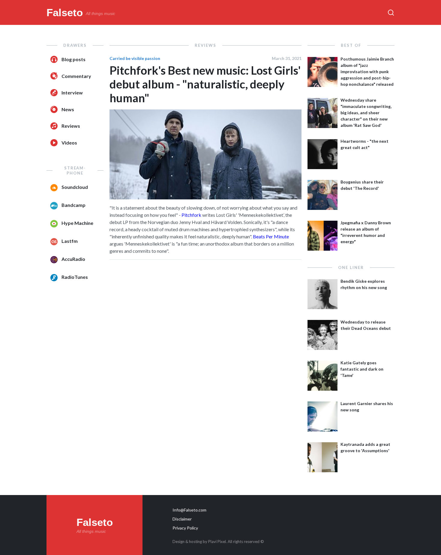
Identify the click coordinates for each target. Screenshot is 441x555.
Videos (69, 142)
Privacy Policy (185, 527)
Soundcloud (75, 187)
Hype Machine (77, 223)
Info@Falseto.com (189, 509)
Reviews (71, 126)
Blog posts (74, 59)
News (68, 109)
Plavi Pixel (217, 541)
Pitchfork (191, 215)
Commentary (76, 76)
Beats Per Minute (271, 236)
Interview (72, 92)
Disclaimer (182, 518)
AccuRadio (73, 259)
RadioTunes (75, 277)
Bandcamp (74, 205)
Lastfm (70, 241)
